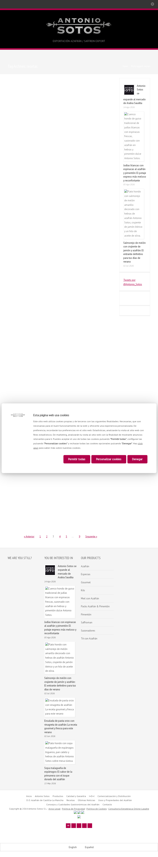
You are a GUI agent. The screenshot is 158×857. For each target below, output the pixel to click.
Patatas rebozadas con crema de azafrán (21, 480)
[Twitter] (73, 825)
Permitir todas (76, 459)
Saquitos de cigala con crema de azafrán (92, 153)
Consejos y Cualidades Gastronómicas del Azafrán (72, 804)
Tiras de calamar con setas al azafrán (23, 153)
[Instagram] (89, 825)
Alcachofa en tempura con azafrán (59, 283)
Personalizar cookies (108, 459)
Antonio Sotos (16, 93)
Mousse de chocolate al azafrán (21, 347)
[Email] (68, 825)
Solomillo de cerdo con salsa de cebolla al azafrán (59, 347)
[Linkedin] (84, 825)
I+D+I (91, 796)
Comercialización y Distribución (114, 796)
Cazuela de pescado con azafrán (93, 218)
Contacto (107, 804)
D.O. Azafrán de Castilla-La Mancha (44, 800)
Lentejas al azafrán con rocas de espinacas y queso (59, 218)
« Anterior (29, 536)
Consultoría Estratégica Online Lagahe (128, 808)
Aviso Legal (55, 808)
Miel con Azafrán (90, 598)
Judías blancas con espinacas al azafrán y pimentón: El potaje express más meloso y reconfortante (134, 173)
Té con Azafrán (89, 638)
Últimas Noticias (86, 800)
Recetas (31, 93)
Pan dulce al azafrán (19, 216)
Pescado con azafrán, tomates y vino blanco (92, 84)
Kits (83, 590)
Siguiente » (91, 536)
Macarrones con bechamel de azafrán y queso (94, 283)
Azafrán (85, 566)
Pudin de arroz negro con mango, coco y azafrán (58, 84)
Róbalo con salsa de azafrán (60, 152)
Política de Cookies (97, 808)
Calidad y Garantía (76, 796)
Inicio (29, 796)
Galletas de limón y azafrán (23, 281)
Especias (85, 574)
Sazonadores (88, 630)
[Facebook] (79, 825)
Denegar (137, 459)
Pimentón (86, 614)
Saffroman (86, 622)
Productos (58, 796)
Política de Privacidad (73, 808)
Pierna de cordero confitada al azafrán (23, 84)
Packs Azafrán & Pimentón (95, 606)
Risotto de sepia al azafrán (59, 478)
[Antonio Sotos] (79, 34)
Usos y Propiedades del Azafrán (115, 800)
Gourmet (86, 582)
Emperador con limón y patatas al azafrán (92, 347)
